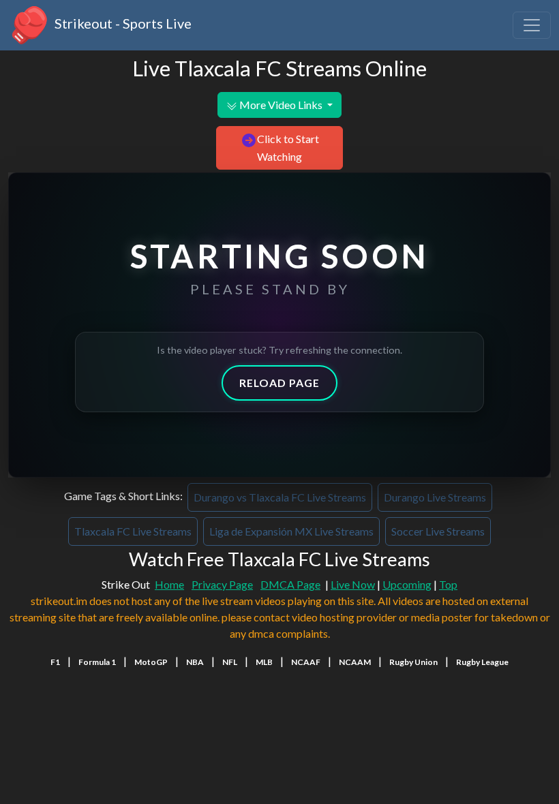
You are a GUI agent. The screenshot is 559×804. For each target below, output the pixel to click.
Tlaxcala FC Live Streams (133, 531)
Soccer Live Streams (438, 531)
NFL (229, 662)
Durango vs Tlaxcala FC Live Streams (280, 497)
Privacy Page (222, 584)
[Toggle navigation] (532, 25)
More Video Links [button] (280, 104)
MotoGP (151, 662)
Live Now (353, 584)
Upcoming (407, 584)
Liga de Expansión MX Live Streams (291, 531)
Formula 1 (97, 662)
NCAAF (305, 662)
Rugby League (482, 662)
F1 (55, 662)
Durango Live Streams (435, 497)
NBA (195, 662)
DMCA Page (290, 584)
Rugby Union (413, 662)
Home (169, 584)
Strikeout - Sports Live (122, 23)
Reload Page (279, 382)
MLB (264, 662)
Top (448, 584)
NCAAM (355, 662)
